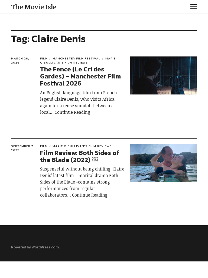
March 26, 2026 (20, 60)
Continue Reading (72, 112)
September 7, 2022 (22, 148)
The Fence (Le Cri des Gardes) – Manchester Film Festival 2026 (80, 76)
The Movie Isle (33, 6)
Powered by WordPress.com (35, 247)
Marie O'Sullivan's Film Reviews (78, 60)
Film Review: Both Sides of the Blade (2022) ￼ (79, 156)
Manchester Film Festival (76, 58)
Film (44, 58)
